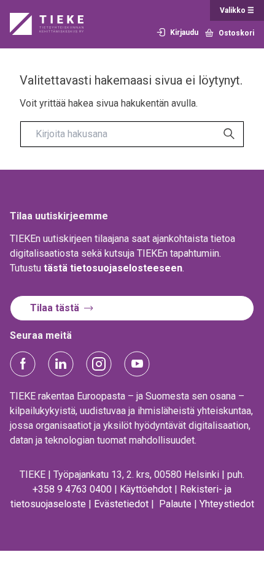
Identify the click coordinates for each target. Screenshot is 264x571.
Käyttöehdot (146, 489)
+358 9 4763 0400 (72, 489)
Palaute (175, 504)
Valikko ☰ (237, 10)
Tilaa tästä (54, 308)
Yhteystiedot (227, 504)
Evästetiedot (121, 504)
